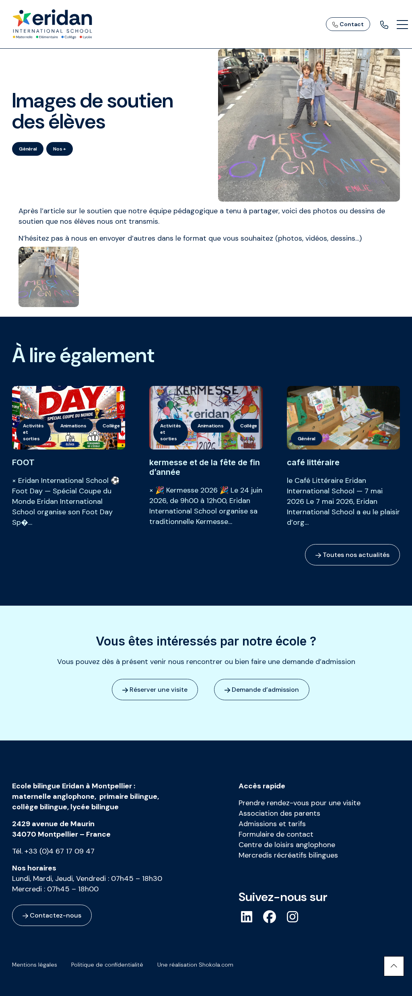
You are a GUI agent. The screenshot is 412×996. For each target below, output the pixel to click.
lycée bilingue (94, 807)
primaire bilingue (128, 796)
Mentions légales (34, 964)
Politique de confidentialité (107, 964)
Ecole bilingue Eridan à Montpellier (72, 786)
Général (28, 149)
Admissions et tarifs (272, 824)
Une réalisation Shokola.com (195, 964)
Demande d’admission (264, 689)
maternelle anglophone (53, 796)
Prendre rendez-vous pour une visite (299, 803)
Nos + (59, 149)
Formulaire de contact (276, 834)
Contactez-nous (54, 915)
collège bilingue (39, 807)
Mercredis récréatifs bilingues (288, 855)
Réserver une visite (157, 689)
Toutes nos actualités (355, 555)
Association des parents (279, 813)
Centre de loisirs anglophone (287, 845)
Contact (351, 24)
